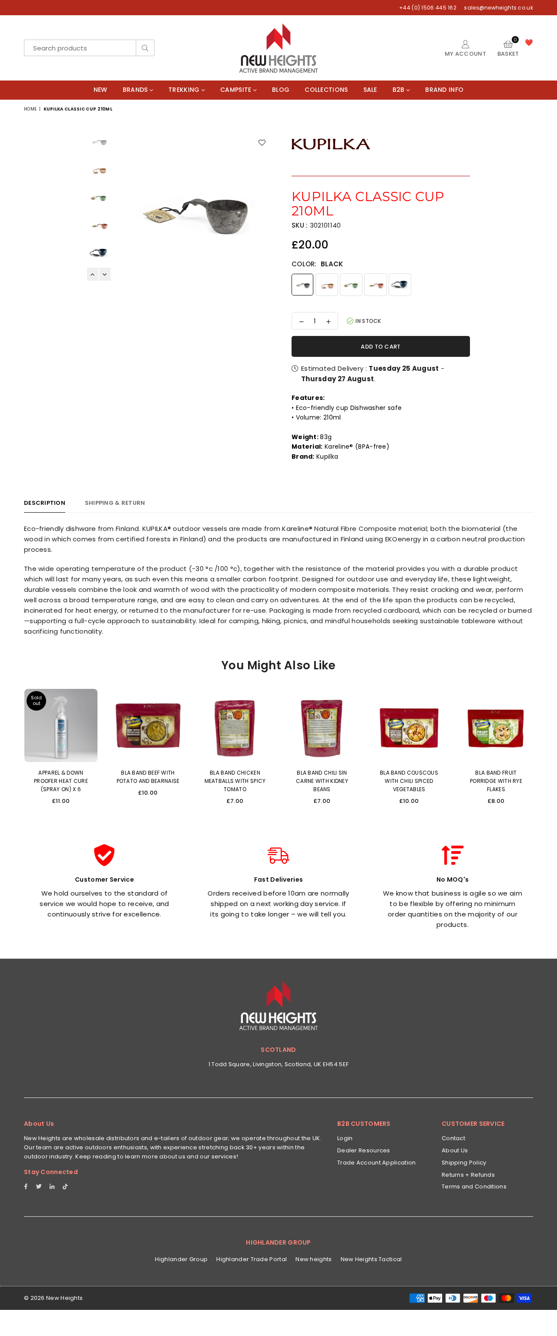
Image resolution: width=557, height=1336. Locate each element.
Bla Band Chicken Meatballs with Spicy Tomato (235, 781)
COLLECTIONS (326, 89)
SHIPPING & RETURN (115, 503)
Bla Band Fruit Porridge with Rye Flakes (496, 781)
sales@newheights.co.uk (498, 7)
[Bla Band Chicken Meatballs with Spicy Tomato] (235, 725)
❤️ (529, 42)
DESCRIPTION (44, 503)
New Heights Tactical (371, 1259)
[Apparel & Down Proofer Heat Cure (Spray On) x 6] (60, 725)
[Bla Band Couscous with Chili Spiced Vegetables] (409, 725)
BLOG (280, 89)
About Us (455, 1150)
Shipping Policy (464, 1162)
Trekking (184, 89)
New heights (313, 1259)
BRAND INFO (444, 89)
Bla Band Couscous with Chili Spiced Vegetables (409, 781)
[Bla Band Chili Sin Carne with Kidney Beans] (322, 725)
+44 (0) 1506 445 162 (427, 7)
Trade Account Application (376, 1162)
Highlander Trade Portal (251, 1259)
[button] (508, 47)
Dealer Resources (363, 1150)
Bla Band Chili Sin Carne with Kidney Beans (322, 781)
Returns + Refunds (468, 1175)
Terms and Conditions (474, 1186)
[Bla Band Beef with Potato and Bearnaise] (148, 725)
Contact (453, 1138)
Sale (370, 89)
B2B (399, 89)
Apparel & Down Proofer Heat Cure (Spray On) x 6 (61, 781)
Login (345, 1138)
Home (30, 109)
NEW (100, 89)
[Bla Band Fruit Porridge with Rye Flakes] (496, 725)
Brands (136, 89)
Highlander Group (181, 1259)
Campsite (236, 89)
